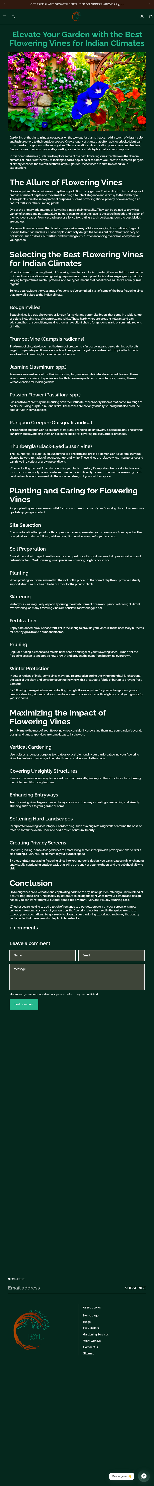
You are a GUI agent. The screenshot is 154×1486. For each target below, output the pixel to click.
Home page (90, 1315)
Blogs (87, 1321)
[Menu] (4, 16)
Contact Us (90, 1347)
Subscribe (135, 1288)
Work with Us (92, 1340)
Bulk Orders (91, 1328)
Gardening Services (96, 1334)
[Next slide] (149, 4)
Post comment (23, 1004)
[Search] (13, 16)
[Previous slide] (4, 4)
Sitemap (88, 1353)
